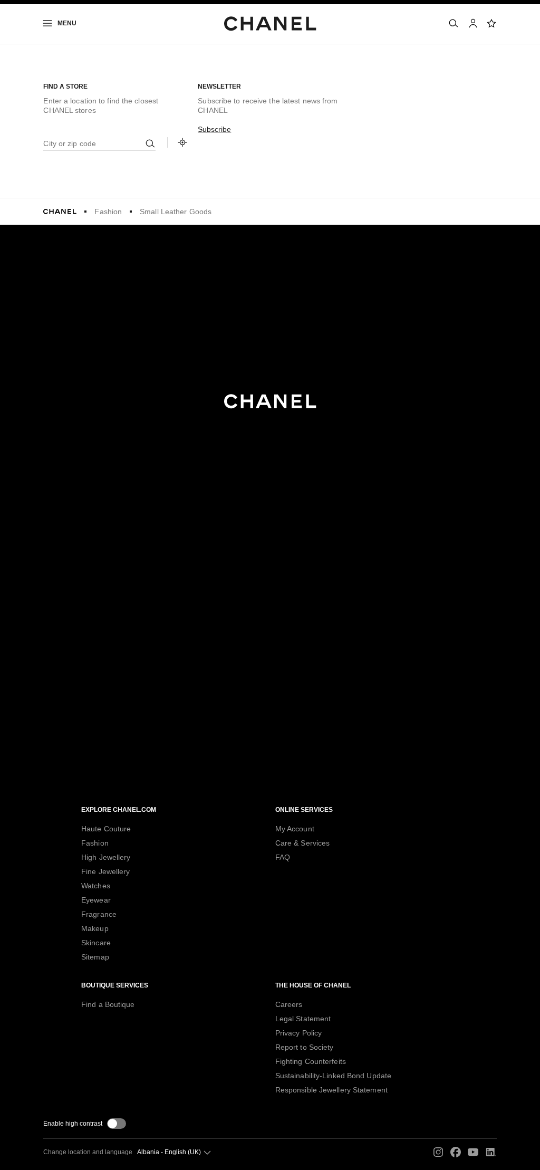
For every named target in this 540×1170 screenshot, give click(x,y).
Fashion (108, 211)
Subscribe (214, 129)
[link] (492, 23)
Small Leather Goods (175, 211)
